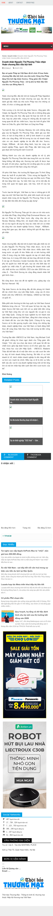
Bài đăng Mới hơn (8, 528)
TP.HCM (7, 536)
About (11, 2)
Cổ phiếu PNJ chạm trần (12, 598)
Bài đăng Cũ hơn (44, 528)
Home (3, 2)
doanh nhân (19, 68)
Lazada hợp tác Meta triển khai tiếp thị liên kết (22, 584)
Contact (19, 2)
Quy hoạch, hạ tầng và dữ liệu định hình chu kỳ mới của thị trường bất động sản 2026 (31, 615)
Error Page (30, 2)
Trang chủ (26, 528)
